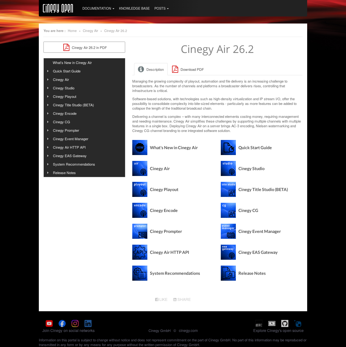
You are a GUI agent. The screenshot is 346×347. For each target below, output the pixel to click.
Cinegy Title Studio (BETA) (73, 104)
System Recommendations (74, 164)
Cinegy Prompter (66, 130)
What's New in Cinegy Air (72, 62)
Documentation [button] (97, 8)
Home (72, 30)
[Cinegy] (58, 8)
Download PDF (192, 69)
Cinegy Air (90, 30)
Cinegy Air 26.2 (115, 30)
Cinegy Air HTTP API (69, 147)
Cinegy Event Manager (70, 138)
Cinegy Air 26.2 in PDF (89, 47)
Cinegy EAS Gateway (70, 155)
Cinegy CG (61, 121)
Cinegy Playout (64, 96)
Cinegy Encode (64, 113)
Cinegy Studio (63, 87)
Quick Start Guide (66, 70)
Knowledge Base (134, 8)
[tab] (151, 69)
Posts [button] (160, 8)
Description (154, 69)
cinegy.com (188, 330)
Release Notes (64, 172)
